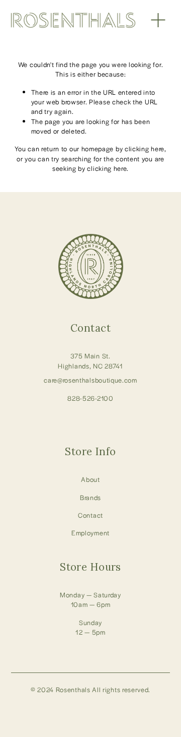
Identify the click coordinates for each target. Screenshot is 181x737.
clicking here (144, 148)
